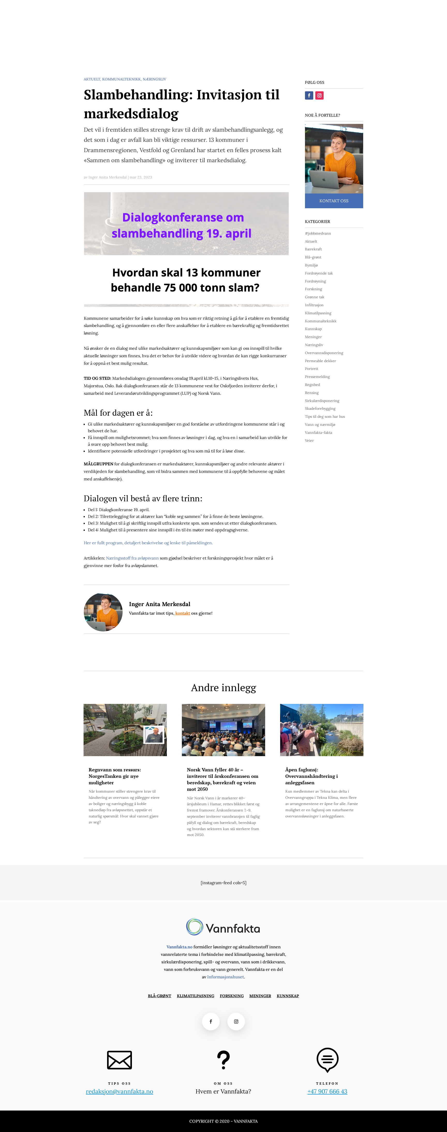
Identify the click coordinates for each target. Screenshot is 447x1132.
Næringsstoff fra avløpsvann (133, 558)
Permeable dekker (320, 361)
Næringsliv (154, 79)
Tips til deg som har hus (325, 416)
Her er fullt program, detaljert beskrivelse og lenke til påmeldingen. (148, 542)
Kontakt (295, 7)
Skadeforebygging (320, 408)
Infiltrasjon (314, 305)
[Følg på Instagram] (373, 6)
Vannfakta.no (179, 946)
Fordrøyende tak (319, 273)
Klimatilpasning (114, 52)
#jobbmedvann (318, 233)
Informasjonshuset (225, 976)
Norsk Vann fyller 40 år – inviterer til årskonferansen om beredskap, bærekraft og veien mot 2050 (222, 779)
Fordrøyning (315, 281)
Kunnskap (195, 52)
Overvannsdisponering (324, 353)
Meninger (170, 52)
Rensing (312, 392)
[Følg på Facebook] (363, 6)
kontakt (182, 613)
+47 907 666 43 (327, 1091)
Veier (309, 440)
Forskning (145, 52)
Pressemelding (317, 376)
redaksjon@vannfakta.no (342, 30)
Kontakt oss (333, 200)
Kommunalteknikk (121, 79)
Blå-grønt (82, 52)
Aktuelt (92, 79)
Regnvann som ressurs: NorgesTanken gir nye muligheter (115, 776)
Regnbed (312, 384)
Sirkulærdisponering (322, 400)
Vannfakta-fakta (318, 432)
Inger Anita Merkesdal (107, 177)
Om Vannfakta (320, 7)
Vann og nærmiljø (320, 424)
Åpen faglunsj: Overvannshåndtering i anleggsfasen (311, 776)
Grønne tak (314, 297)
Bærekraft (313, 249)
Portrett (311, 368)
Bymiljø (311, 265)
